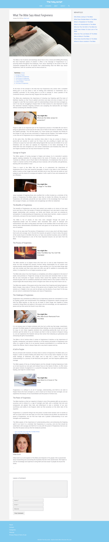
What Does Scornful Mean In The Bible (85, 39)
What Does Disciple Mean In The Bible (85, 19)
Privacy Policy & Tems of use (17, 535)
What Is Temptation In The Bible (83, 22)
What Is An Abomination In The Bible (85, 24)
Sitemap (11, 532)
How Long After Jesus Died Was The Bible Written (27, 431)
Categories (48, 6)
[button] (69, 6)
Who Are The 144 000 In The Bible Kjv (85, 27)
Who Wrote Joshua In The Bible (83, 17)
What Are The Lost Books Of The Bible (85, 34)
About (56, 6)
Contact (63, 6)
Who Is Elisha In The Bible (81, 36)
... (13, 467)
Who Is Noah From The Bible (22, 433)
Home (41, 6)
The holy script (54, 2)
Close (23, 72)
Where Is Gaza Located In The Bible (84, 41)
